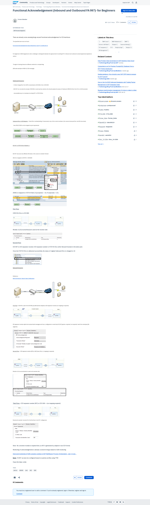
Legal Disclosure (51, 502)
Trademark (61, 502)
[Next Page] (118, 52)
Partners (63, 2)
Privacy (28, 502)
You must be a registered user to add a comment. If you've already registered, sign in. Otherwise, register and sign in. (51, 490)
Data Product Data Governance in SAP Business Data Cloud (116, 61)
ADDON (21, 470)
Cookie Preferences (77, 502)
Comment (19, 494)
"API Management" (103, 50)
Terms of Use (34, 502)
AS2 (31, 470)
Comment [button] (89, 477)
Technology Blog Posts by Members (51, 6)
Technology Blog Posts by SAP (108, 63)
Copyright (42, 502)
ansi (26, 470)
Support (68, 502)
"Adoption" (114, 44)
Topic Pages (86, 2)
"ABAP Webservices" (116, 41)
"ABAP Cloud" (105, 41)
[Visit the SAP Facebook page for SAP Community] (114, 502)
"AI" (111, 47)
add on (15, 470)
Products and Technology (37, 2)
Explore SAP (126, 2)
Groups (48, 2)
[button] (129, 22)
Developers (56, 2)
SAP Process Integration (19, 30)
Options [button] (122, 13)
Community (24, 2)
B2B (35, 470)
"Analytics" (128, 47)
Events (70, 2)
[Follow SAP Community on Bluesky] (117, 502)
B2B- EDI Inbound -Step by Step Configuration (23, 278)
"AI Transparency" (103, 47)
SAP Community (16, 6)
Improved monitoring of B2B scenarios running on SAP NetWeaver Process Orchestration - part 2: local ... (44, 454)
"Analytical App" (118, 47)
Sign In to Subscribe (129, 10)
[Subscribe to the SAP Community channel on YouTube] (120, 502)
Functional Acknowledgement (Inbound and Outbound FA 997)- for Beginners (64, 10)
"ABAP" (126, 41)
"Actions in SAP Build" (104, 44)
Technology (39, 6)
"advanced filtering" (125, 44)
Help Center (77, 2)
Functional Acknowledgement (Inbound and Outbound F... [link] (75, 6)
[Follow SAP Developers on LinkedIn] (123, 502)
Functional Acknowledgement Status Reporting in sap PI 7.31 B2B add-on (30, 45)
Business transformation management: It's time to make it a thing (117, 90)
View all (100, 144)
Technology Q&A (104, 78)
